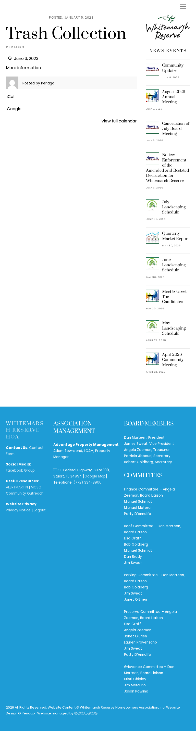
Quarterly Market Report (175, 236)
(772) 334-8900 (88, 482)
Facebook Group (20, 470)
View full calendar (119, 121)
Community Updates (172, 68)
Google (14, 109)
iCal (10, 96)
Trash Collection (66, 34)
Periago (15, 47)
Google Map (95, 476)
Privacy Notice (18, 510)
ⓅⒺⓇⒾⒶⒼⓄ (85, 713)
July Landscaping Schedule (174, 207)
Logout (40, 510)
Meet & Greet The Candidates (174, 296)
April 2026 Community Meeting (172, 359)
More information (23, 68)
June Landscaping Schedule (174, 265)
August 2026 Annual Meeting (173, 97)
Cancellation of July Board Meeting (175, 128)
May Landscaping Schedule (174, 328)
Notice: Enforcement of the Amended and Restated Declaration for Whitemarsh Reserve (167, 167)
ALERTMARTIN (17, 487)
